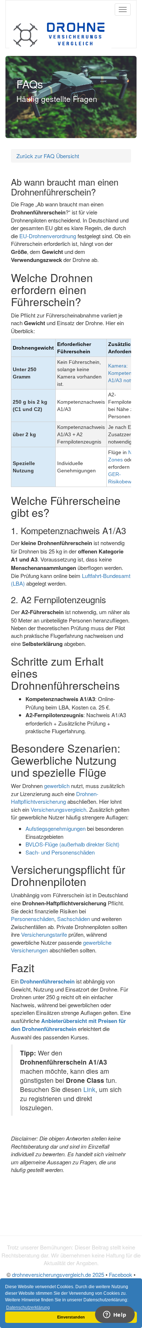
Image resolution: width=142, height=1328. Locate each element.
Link (89, 1089)
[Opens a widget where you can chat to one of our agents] (115, 1315)
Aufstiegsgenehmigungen (55, 828)
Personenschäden (32, 918)
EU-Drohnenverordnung (47, 236)
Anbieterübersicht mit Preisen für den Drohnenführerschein (68, 1025)
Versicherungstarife (44, 934)
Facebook (120, 1274)
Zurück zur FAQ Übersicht (47, 156)
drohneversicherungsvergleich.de (58, 1274)
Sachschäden (73, 918)
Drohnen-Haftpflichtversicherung (54, 797)
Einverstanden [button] (71, 1317)
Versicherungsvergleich (58, 809)
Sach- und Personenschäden (60, 852)
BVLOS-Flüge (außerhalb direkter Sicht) (72, 844)
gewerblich (57, 785)
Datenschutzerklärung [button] (28, 1307)
